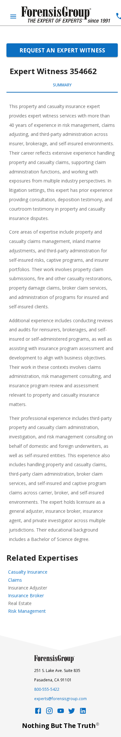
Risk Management (27, 611)
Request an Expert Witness (62, 50)
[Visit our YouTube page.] (61, 712)
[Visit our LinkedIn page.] (83, 712)
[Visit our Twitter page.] (72, 712)
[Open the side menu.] (13, 16)
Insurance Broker (26, 595)
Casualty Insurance (27, 572)
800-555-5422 (46, 689)
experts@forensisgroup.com (60, 698)
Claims (15, 580)
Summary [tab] (62, 85)
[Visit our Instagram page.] (49, 712)
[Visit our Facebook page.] (38, 712)
